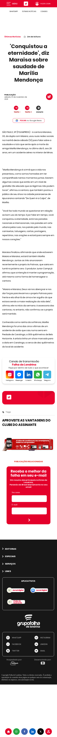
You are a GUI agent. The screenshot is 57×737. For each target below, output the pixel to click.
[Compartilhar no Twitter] (40, 731)
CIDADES (43, 11)
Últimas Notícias (12, 36)
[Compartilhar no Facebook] (24, 731)
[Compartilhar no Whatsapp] (16, 731)
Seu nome (16, 492)
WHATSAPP (14, 11)
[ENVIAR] (29, 520)
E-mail (14, 505)
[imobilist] (8, 731)
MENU (15, 3)
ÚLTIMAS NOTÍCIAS (29, 11)
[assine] (48, 731)
